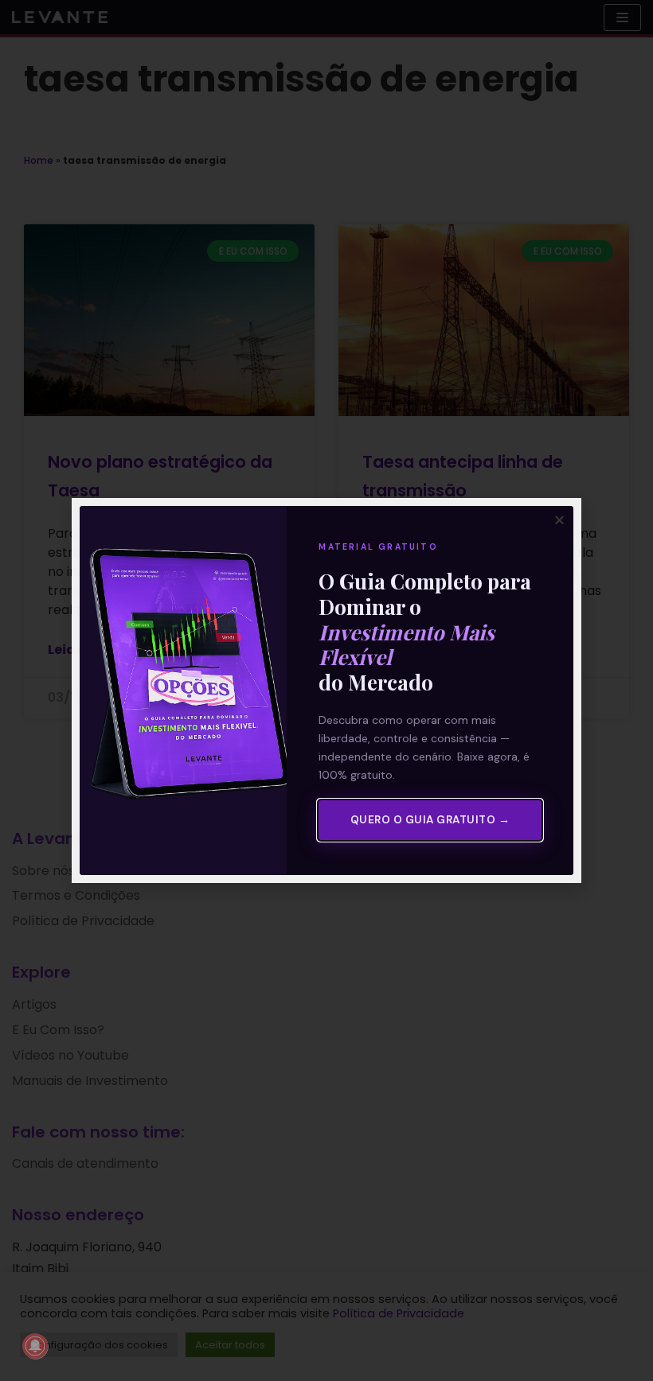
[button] (559, 520)
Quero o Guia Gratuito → (430, 820)
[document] (326, 690)
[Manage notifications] (35, 1346)
